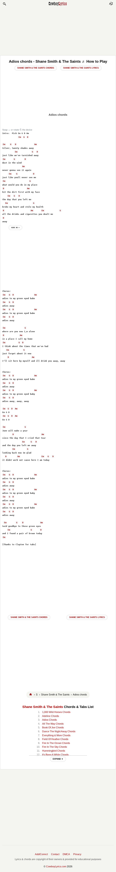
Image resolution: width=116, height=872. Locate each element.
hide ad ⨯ (15, 227)
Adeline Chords (50, 716)
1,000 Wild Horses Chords (56, 712)
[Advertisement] (58, 30)
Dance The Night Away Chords (58, 731)
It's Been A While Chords (55, 754)
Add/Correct (41, 854)
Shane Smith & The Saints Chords (35, 68)
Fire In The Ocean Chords (56, 743)
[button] (4, 4)
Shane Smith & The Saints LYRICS (87, 617)
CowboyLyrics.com (56, 866)
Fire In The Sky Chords (54, 747)
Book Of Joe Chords (53, 727)
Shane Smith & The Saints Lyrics (81, 68)
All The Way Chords (53, 723)
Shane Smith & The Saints (42, 707)
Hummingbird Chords (53, 751)
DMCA (66, 854)
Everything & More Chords (56, 735)
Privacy (77, 854)
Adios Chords (49, 720)
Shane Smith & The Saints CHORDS (29, 617)
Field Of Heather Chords (55, 739)
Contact (55, 854)
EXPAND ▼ (58, 759)
